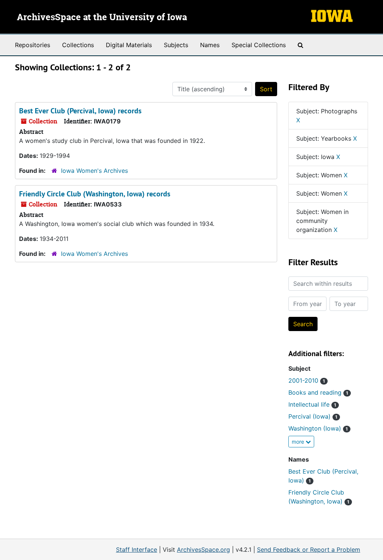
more (299, 441)
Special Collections (259, 45)
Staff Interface (136, 549)
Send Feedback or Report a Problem (308, 549)
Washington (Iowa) (318, 428)
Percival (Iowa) (312, 416)
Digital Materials (129, 45)
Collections (78, 45)
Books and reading (318, 392)
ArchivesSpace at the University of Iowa (102, 17)
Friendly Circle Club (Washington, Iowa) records (94, 194)
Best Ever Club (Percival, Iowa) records (80, 111)
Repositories (32, 45)
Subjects (176, 45)
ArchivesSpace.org (203, 549)
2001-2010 (306, 380)
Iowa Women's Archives (94, 170)
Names (210, 45)
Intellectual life (312, 404)
